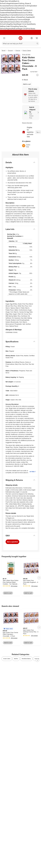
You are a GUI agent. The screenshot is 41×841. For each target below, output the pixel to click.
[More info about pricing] (37, 75)
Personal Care (21, 10)
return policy (15, 528)
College (8, 3)
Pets (8, 13)
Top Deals (13, 24)
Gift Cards (7, 19)
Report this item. (32, 471)
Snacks (17, 50)
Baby (9, 10)
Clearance (13, 22)
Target (3, 50)
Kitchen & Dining (25, 6)
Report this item (27, 123)
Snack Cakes (26, 50)
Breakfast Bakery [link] (26, 658)
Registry (9, 29)
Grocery (14, 8)
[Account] (31, 38)
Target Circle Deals (24, 24)
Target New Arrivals (7, 1)
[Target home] (20, 38)
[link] (30, 72)
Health (12, 13)
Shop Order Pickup (8, 26)
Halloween (14, 3)
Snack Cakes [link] (6, 658)
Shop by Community (18, 19)
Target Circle (22, 29)
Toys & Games (11, 15)
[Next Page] (39, 577)
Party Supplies (27, 17)
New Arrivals (21, 22)
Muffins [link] (16, 658)
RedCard (15, 29)
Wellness (18, 13)
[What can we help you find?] (20, 43)
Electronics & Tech (22, 15)
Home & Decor (14, 6)
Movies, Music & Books (13, 17)
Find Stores (31, 29)
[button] (30, 72)
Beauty (13, 10)
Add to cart (27, 84)
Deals (7, 22)
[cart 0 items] (37, 38)
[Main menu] (4, 38)
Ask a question (12, 542)
